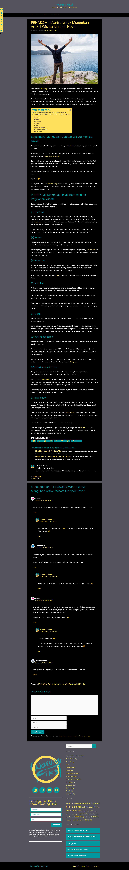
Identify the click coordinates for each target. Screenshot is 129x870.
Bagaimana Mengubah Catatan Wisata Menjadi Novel (49, 112)
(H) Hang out (37, 121)
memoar (70, 146)
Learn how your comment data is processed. (74, 736)
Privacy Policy (76, 866)
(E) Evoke (36, 119)
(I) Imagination (38, 131)
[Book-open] (56, 790)
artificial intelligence (76, 803)
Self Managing (70, 782)
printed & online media (92, 814)
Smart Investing (70, 785)
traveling (44, 89)
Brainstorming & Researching (74, 756)
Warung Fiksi (64, 4)
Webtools (54, 15)
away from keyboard (91, 803)
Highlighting (69, 770)
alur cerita (91, 250)
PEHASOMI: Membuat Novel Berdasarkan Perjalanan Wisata (51, 115)
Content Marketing (71, 759)
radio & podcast (70, 817)
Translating (69, 791)
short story (79, 817)
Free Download (95, 866)
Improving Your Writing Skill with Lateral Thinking (53, 456)
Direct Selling (70, 762)
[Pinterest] (56, 441)
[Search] (94, 746)
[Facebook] (33, 441)
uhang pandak (70, 412)
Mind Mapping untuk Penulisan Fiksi (48, 451)
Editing (68, 765)
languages (75, 814)
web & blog (77, 820)
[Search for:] (79, 746)
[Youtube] (49, 790)
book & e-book (73, 806)
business (88, 807)
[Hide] (0, 33)
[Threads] (50, 441)
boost (83, 807)
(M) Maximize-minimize (40, 129)
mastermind (83, 814)
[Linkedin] (39, 441)
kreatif (82, 428)
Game (83, 866)
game (80, 811)
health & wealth (87, 811)
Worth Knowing (70, 794)
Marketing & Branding (72, 773)
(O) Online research (39, 127)
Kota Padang (44, 379)
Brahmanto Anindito (47, 519)
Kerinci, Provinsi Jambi (51, 156)
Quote (87, 866)
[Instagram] (42, 790)
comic (95, 807)
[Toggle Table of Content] (68, 110)
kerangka (37, 222)
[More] (79, 441)
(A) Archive (37, 123)
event (99, 807)
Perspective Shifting (72, 776)
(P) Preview (37, 117)
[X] (45, 441)
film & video (72, 810)
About (37, 15)
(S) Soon (36, 125)
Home (31, 15)
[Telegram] (73, 441)
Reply (35, 512)
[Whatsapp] (67, 441)
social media (88, 817)
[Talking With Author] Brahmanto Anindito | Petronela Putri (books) (61, 684)
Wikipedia (73, 362)
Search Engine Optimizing (73, 779)
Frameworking (37, 476)
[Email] (62, 441)
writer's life (36, 478)
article (68, 803)
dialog (58, 275)
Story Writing (70, 788)
